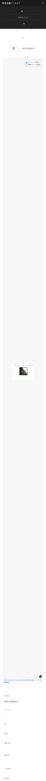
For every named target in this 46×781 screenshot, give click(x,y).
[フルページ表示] (7, 72)
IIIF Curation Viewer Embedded (15, 680)
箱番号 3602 (23, 17)
